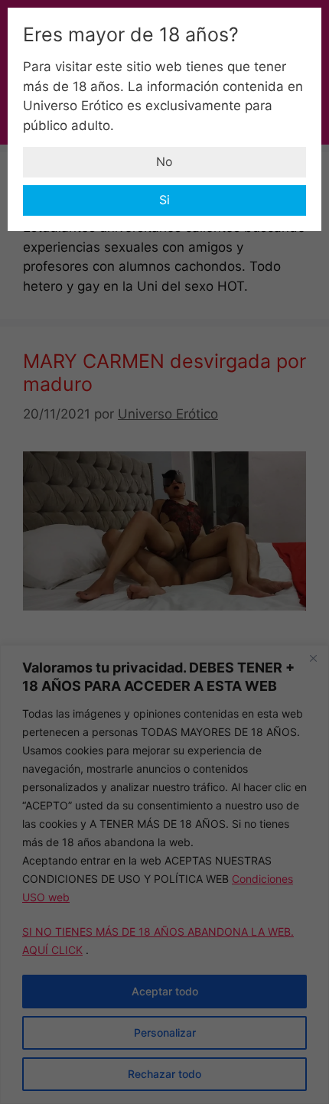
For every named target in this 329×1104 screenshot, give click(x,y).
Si (164, 199)
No (164, 161)
